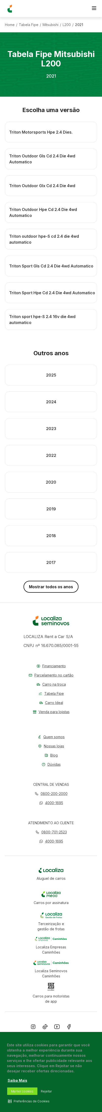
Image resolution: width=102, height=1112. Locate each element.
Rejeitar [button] (46, 1091)
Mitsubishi (50, 25)
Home (10, 25)
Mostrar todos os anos (51, 586)
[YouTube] (57, 1028)
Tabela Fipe (28, 25)
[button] (51, 802)
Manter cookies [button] (22, 1091)
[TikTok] (45, 1028)
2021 (79, 25)
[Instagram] (33, 1028)
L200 (67, 25)
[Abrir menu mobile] (94, 9)
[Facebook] (69, 1028)
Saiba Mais (17, 1080)
